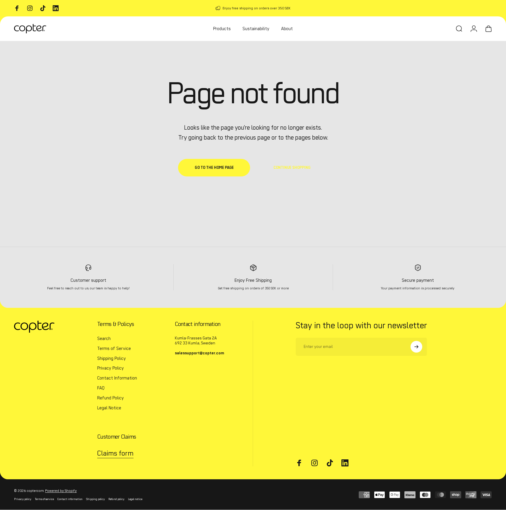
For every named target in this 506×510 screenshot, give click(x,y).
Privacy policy (22, 499)
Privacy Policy (110, 368)
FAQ (101, 388)
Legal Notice (109, 408)
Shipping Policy (111, 358)
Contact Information (117, 378)
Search (104, 338)
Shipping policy (95, 499)
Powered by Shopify (61, 490)
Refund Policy (110, 398)
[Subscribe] (416, 347)
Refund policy (116, 499)
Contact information (70, 499)
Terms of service (44, 499)
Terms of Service (114, 348)
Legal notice (135, 499)
